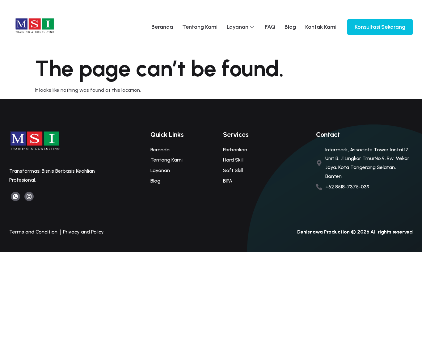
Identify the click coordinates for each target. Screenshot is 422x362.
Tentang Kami (199, 26)
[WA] (15, 196)
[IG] (29, 196)
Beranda (162, 26)
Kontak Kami (320, 26)
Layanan (237, 26)
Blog (290, 26)
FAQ (270, 26)
